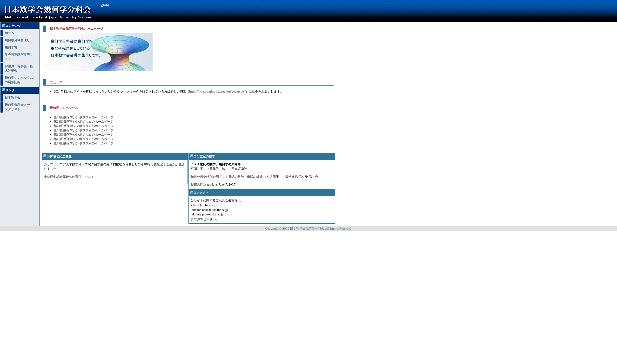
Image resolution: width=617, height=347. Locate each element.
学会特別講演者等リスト (19, 57)
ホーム (9, 33)
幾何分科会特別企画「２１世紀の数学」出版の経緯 (227, 177)
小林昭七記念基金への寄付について (69, 177)
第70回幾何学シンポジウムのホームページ (84, 130)
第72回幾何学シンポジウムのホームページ (84, 121)
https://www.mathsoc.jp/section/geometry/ (217, 91)
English (102, 5)
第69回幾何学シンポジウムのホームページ (84, 134)
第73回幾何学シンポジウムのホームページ (84, 117)
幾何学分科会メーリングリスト (19, 107)
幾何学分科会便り (17, 40)
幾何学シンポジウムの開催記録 (19, 80)
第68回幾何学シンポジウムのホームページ (84, 139)
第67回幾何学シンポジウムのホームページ (84, 143)
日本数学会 (12, 97)
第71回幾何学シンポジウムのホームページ (84, 126)
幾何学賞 (11, 47)
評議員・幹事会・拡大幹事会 (19, 68)
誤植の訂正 (198, 184)
